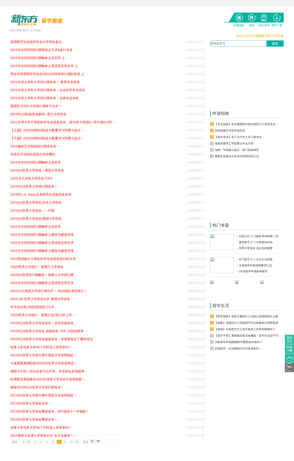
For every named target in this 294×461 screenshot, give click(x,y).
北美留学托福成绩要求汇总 (255, 265)
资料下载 (277, 16)
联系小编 (289, 348)
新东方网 (15, 30)
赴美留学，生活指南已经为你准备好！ (238, 348)
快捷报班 (239, 16)
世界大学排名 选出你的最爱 (256, 248)
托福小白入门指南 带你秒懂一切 (258, 236)
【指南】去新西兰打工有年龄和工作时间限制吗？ (245, 329)
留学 (25, 30)
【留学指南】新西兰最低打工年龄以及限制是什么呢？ (248, 316)
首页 (14, 442)
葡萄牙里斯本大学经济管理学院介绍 (237, 156)
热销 (251, 16)
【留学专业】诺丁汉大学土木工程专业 (238, 137)
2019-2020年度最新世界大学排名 (260, 36)
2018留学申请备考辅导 (253, 271)
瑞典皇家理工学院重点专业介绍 (234, 143)
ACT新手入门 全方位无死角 (256, 259)
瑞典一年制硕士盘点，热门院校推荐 (237, 150)
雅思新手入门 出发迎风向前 (256, 242)
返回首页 (289, 338)
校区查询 (264, 16)
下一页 (74, 442)
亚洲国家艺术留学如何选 (230, 130)
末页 (85, 442)
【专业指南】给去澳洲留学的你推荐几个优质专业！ (246, 124)
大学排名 (35, 30)
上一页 (26, 442)
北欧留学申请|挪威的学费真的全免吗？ (238, 342)
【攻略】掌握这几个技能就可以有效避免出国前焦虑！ (248, 322)
